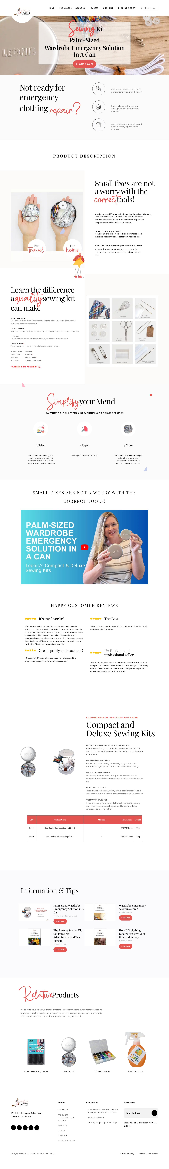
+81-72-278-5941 (96, 1117)
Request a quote (84, 64)
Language (151, 8)
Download (60, 921)
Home (51, 8)
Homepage (63, 1109)
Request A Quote (127, 8)
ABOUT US (62, 1125)
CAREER (61, 1130)
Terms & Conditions (148, 1153)
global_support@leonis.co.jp (102, 1122)
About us (80, 8)
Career (94, 8)
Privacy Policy (127, 1153)
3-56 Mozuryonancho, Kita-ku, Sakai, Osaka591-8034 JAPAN (103, 1111)
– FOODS (62, 1120)
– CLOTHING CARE (66, 1117)
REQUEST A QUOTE (66, 1140)
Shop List (108, 8)
